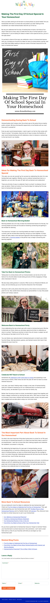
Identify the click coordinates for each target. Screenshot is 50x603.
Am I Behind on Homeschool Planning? (15, 517)
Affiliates (19, 599)
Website (37, 583)
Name (4, 583)
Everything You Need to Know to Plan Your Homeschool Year (21, 523)
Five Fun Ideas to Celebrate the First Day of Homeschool (24, 507)
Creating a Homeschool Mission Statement (16, 519)
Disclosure (5, 599)
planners (33, 511)
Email (20, 583)
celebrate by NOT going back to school (22, 377)
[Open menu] (25, 8)
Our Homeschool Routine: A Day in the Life (16, 521)
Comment (5, 563)
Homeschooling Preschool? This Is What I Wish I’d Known (20, 549)
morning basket (15, 237)
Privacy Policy (12, 599)
